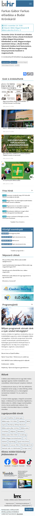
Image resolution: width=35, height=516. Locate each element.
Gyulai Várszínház (23, 441)
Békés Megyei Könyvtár (8, 65)
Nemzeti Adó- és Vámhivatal (11, 448)
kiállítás (10, 418)
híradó (4, 418)
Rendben (29, 509)
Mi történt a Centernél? (9, 281)
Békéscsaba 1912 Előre (9, 421)
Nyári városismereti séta (19, 237)
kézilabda (21, 431)
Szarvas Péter (14, 445)
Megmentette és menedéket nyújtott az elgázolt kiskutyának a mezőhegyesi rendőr (15, 206)
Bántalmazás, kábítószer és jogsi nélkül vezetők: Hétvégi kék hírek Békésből (15, 212)
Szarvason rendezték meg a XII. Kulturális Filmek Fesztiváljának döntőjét (16, 196)
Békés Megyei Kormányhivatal (11, 438)
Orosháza (5, 431)
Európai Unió (26, 448)
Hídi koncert (15, 240)
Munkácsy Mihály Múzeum (16, 425)
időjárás (13, 431)
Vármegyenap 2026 (14, 233)
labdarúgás (19, 418)
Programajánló (5, 62)
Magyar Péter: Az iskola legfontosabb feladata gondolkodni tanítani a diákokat (17, 201)
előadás (17, 65)
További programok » (17, 251)
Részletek (20, 514)
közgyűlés (5, 445)
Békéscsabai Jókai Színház (10, 428)
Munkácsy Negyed (22, 62)
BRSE (28, 421)
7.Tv (25, 438)
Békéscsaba (14, 62)
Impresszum (10, 503)
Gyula (4, 425)
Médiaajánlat (26, 505)
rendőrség (23, 435)
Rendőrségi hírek (26, 445)
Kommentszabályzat (22, 503)
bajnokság (12, 441)
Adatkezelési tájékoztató (12, 505)
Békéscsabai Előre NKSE (10, 435)
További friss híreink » (17, 222)
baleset (4, 441)
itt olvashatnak (26, 57)
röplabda (22, 421)
